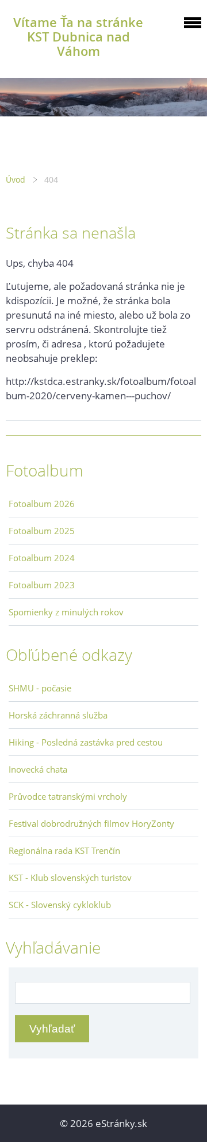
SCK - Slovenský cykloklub (60, 904)
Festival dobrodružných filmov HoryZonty (91, 823)
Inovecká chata (38, 769)
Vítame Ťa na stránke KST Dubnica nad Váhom (78, 36)
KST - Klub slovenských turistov (70, 877)
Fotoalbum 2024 (42, 558)
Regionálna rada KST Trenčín (64, 850)
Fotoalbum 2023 (42, 585)
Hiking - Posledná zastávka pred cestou (86, 742)
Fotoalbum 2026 (42, 503)
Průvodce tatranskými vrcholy (68, 796)
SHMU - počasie (40, 688)
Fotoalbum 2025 (42, 530)
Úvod (15, 179)
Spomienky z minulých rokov (66, 612)
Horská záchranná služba (58, 715)
